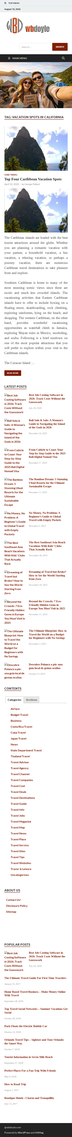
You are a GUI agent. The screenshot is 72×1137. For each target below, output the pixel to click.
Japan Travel (18, 738)
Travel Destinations (23, 797)
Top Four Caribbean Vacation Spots (33, 179)
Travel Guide (19, 803)
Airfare (15, 708)
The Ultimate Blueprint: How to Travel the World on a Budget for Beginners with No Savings (48, 634)
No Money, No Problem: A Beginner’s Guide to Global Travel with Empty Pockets (45, 516)
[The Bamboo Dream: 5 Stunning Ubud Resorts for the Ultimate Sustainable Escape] (15, 479)
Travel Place (18, 839)
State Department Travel (26, 750)
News (14, 744)
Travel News (18, 833)
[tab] (14, 699)
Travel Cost (18, 785)
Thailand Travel (20, 756)
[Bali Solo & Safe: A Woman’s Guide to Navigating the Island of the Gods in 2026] (15, 420)
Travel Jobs (18, 815)
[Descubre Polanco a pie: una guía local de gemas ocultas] (15, 664)
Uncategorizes (20, 874)
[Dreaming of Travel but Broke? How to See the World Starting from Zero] (15, 572)
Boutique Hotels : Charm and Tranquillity (29, 1098)
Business (16, 720)
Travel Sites (18, 851)
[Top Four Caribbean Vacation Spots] (36, 148)
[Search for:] (44, 47)
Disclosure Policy (17, 905)
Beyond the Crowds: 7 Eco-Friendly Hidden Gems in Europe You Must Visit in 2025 (47, 605)
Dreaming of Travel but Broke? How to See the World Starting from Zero (47, 575)
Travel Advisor (20, 762)
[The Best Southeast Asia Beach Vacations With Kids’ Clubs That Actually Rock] (15, 542)
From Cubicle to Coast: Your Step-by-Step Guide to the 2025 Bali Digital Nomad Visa (47, 453)
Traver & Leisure (21, 868)
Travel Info (17, 809)
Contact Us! (13, 899)
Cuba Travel (10, 175)
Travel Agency (20, 768)
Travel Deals (18, 791)
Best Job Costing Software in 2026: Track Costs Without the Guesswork (47, 398)
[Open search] (63, 58)
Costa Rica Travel (21, 726)
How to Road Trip (15, 1084)
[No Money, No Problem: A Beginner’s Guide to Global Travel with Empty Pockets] (15, 513)
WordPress (24, 1132)
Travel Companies (22, 780)
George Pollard (32, 184)
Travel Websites (21, 863)
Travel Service (20, 845)
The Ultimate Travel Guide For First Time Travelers (35, 978)
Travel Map (18, 827)
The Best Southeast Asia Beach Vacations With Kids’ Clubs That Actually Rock (47, 546)
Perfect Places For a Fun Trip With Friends (30, 1070)
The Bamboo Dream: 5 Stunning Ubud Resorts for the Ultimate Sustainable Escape (48, 483)
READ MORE (11, 372)
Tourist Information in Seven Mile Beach (28, 1057)
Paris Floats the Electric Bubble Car (25, 1026)
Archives (31, 699)
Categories (14, 699)
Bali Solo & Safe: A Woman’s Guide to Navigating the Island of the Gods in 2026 (47, 424)
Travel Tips (17, 857)
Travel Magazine (21, 821)
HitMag (39, 1132)
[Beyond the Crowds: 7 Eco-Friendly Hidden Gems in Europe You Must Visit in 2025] (15, 601)
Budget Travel (19, 714)
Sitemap (11, 911)
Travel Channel (20, 774)
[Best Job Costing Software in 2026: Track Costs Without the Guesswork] (15, 395)
